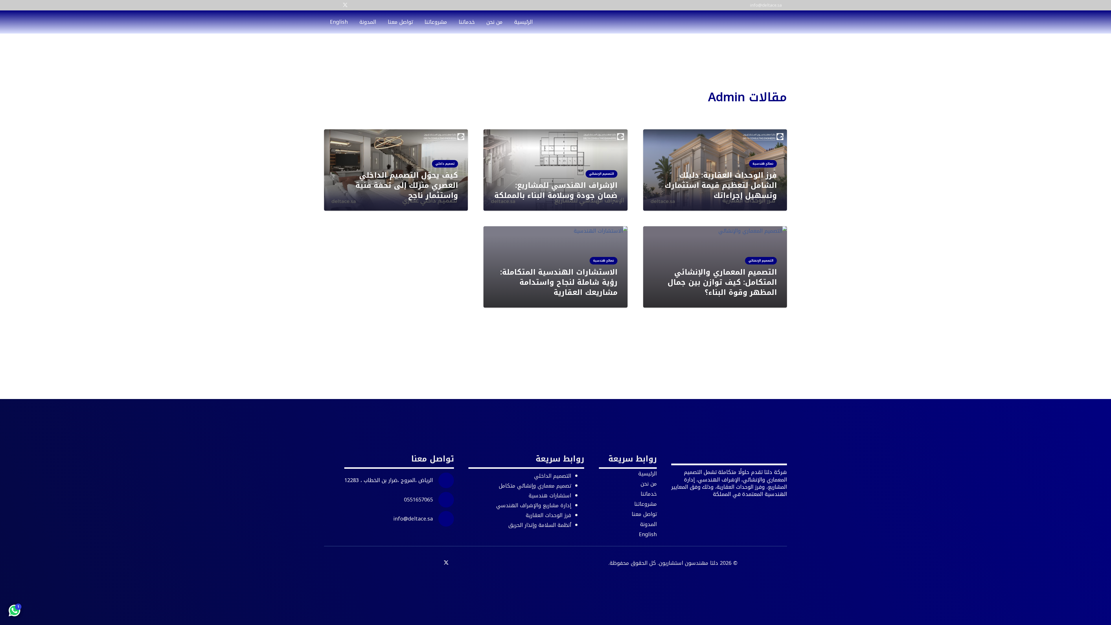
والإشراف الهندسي (533, 505)
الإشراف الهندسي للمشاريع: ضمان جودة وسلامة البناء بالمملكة (555, 190)
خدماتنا (649, 494)
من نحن (649, 484)
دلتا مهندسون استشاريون (688, 563)
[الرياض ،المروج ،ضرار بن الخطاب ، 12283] (443, 480)
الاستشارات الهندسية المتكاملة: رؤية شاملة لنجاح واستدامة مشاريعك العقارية (558, 282)
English (648, 534)
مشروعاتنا (645, 504)
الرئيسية (647, 474)
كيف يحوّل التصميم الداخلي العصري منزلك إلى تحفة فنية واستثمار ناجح (406, 185)
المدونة (648, 524)
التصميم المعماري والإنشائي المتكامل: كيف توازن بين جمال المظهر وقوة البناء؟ (722, 282)
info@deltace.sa (413, 519)
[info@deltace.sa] (443, 519)
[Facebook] (335, 5)
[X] (345, 5)
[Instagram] (355, 5)
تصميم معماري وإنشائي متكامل (535, 486)
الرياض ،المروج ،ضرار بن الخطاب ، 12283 (388, 480)
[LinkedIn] (326, 5)
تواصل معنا (644, 514)
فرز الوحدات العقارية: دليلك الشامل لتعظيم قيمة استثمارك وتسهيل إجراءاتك (721, 185)
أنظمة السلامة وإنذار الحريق (539, 525)
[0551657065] (443, 500)
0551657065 (418, 500)
